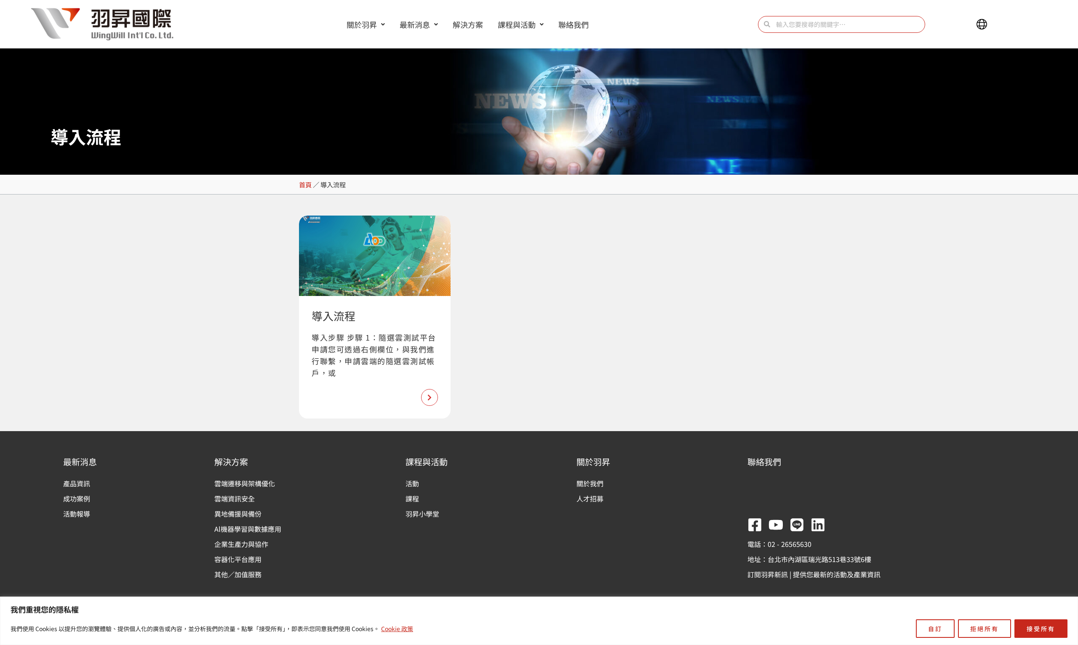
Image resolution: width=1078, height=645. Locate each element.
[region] (539, 621)
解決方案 (468, 24)
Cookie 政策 (397, 628)
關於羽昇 (362, 24)
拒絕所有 (984, 628)
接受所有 (1041, 628)
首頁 (305, 184)
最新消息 (415, 24)
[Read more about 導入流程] (429, 397)
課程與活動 (517, 24)
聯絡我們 (573, 24)
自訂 (935, 628)
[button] (982, 24)
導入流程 (333, 315)
